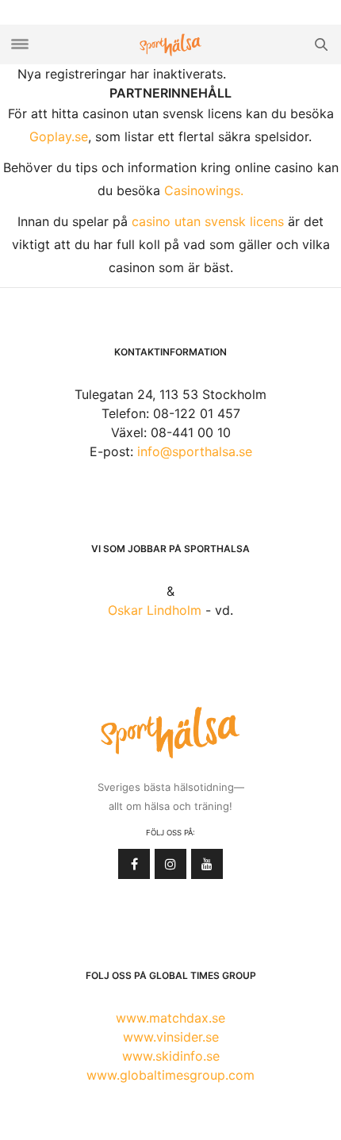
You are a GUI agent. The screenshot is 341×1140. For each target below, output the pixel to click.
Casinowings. (203, 190)
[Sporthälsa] (170, 45)
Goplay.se (58, 136)
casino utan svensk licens (208, 221)
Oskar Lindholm (154, 610)
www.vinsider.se (171, 1037)
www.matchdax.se (170, 1018)
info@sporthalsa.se (194, 451)
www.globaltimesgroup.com (170, 1075)
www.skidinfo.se (171, 1056)
